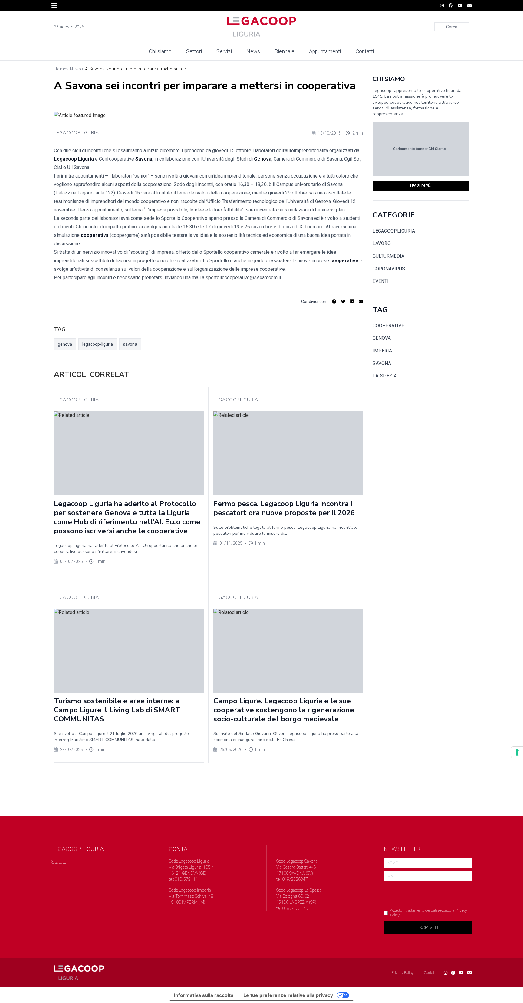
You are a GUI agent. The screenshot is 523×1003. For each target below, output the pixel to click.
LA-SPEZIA (385, 376)
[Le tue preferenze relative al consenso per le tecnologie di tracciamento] (517, 752)
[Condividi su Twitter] (343, 301)
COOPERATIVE (388, 325)
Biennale (284, 51)
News (253, 51)
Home (60, 69)
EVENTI (381, 281)
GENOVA (382, 338)
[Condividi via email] (361, 301)
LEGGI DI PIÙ (421, 185)
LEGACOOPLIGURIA (76, 132)
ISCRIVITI (427, 927)
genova (65, 344)
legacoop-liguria (97, 344)
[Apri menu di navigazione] (54, 5)
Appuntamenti (325, 51)
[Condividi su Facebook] (334, 301)
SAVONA (382, 363)
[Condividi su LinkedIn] (352, 301)
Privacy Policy (402, 973)
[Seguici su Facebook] (451, 5)
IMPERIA (382, 351)
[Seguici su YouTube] (460, 5)
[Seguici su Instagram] (442, 5)
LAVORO (382, 243)
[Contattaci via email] (469, 973)
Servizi (224, 51)
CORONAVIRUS (389, 269)
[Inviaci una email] (469, 5)
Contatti (365, 51)
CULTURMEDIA (388, 256)
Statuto (58, 862)
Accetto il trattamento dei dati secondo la (428, 912)
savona (130, 344)
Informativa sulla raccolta (203, 995)
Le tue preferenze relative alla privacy (288, 995)
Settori (194, 51)
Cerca (451, 27)
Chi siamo (160, 51)
